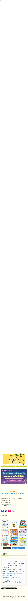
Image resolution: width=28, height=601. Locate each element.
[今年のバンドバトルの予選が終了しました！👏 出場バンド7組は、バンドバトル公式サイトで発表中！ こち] (23, 524)
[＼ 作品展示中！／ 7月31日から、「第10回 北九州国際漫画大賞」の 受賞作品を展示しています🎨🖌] (14, 533)
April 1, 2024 (18, 582)
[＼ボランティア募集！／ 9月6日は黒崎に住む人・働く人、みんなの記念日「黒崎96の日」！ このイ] (23, 533)
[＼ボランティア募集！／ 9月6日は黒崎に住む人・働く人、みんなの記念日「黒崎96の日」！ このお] (5, 524)
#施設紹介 (19, 573)
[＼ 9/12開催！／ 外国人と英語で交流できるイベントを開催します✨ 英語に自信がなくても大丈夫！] (5, 533)
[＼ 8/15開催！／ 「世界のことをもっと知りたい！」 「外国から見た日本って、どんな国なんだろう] (5, 541)
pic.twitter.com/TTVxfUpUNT (10, 577)
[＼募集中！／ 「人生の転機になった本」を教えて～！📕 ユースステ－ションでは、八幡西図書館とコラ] (23, 541)
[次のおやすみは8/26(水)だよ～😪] (14, 524)
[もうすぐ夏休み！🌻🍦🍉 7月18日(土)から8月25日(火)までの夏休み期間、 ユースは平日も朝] (14, 541)
